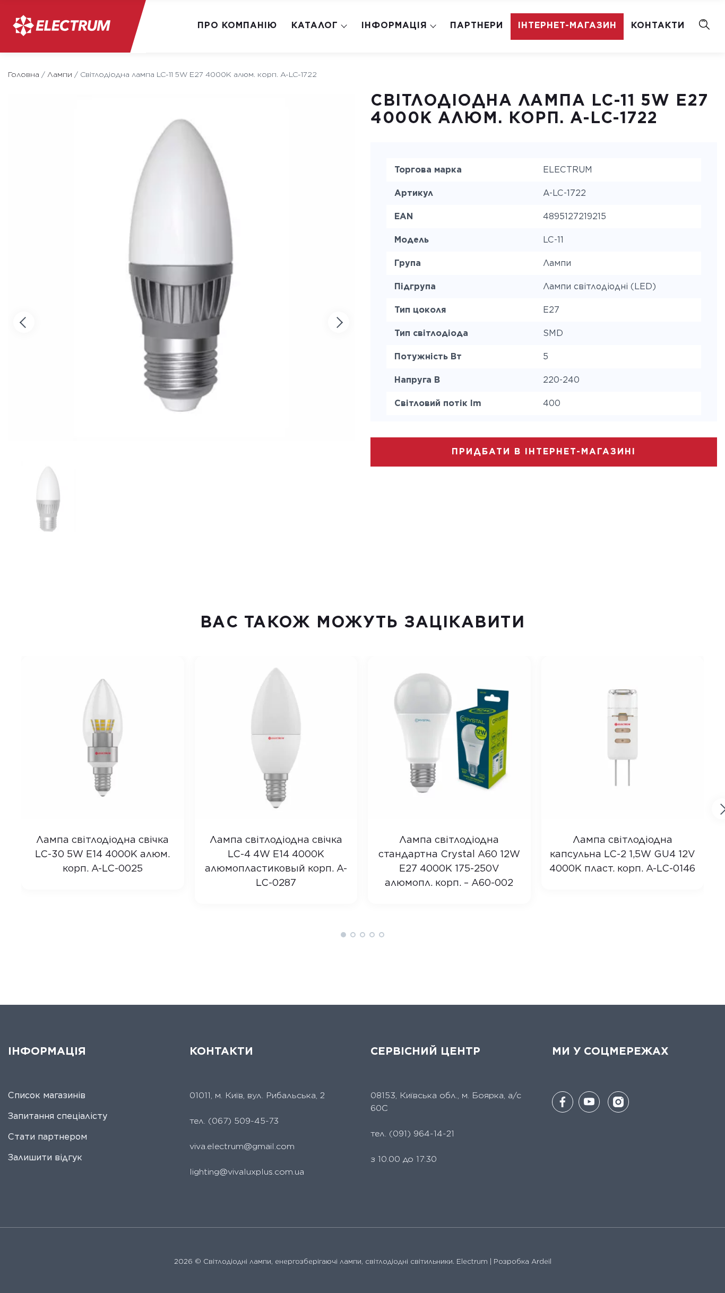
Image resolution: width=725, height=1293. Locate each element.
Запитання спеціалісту (57, 1116)
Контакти (658, 25)
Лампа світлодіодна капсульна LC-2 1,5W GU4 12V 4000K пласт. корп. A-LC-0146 (622, 854)
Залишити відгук (45, 1157)
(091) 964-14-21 (421, 1133)
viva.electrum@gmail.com (242, 1146)
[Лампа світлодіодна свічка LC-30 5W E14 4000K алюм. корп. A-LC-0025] (102, 815)
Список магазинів (46, 1095)
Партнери (476, 25)
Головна (23, 74)
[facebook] (562, 1102)
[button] (338, 322)
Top (710, 1278)
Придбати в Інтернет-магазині (544, 451)
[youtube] (589, 1102)
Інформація (394, 25)
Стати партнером (47, 1137)
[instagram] (618, 1102)
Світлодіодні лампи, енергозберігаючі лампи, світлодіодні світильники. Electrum (344, 1261)
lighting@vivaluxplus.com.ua (246, 1172)
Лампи (59, 74)
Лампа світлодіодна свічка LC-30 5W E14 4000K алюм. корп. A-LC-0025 (102, 854)
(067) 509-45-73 (242, 1121)
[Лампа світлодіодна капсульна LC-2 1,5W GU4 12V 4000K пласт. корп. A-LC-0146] (622, 815)
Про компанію (237, 25)
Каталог (314, 25)
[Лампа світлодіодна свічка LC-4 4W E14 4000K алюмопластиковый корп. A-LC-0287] (276, 815)
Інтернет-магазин (567, 25)
